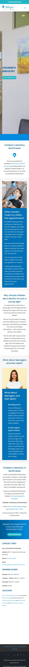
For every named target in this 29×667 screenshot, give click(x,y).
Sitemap (14, 649)
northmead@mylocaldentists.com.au (13, 565)
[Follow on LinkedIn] (24, 655)
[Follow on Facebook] (5, 655)
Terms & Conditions (19, 646)
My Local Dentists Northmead (11, 595)
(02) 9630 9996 (15, 506)
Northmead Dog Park (8, 600)
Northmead (7, 598)
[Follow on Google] (11, 655)
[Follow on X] (8, 655)
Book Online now (15, 2)
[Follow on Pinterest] (20, 655)
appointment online (16, 509)
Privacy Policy (8, 646)
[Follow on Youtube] (17, 655)
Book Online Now (9, 78)
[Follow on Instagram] (14, 655)
